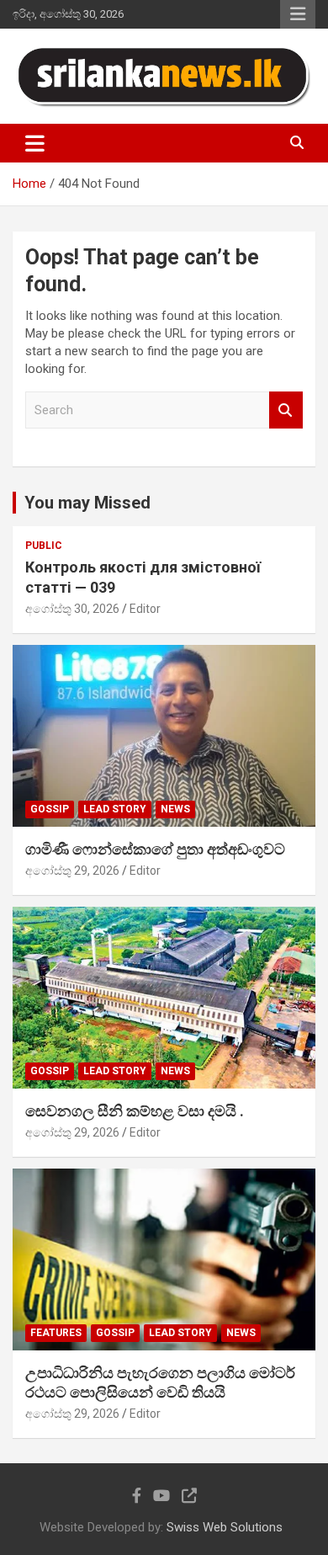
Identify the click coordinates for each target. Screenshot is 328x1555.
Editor (145, 608)
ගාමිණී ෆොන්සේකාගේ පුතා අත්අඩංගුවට (155, 849)
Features (56, 1333)
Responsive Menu (297, 14)
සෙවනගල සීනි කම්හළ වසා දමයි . (134, 1111)
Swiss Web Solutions (225, 1527)
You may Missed (87, 503)
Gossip (49, 809)
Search (286, 410)
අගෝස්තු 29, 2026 (72, 870)
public (43, 545)
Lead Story (114, 809)
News (175, 809)
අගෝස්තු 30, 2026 (72, 608)
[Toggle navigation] (35, 143)
